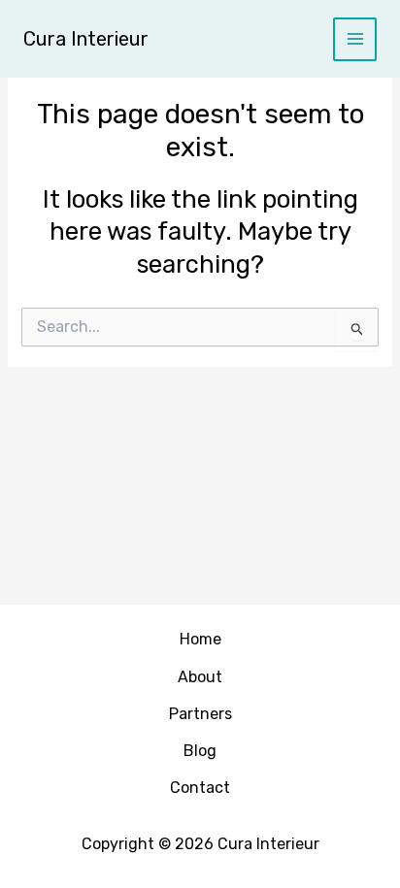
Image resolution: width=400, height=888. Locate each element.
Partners (200, 714)
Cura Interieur (86, 38)
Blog (200, 750)
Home (200, 639)
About (200, 677)
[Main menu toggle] (355, 39)
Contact (200, 787)
